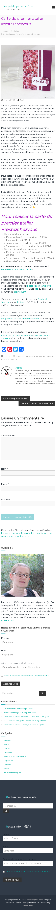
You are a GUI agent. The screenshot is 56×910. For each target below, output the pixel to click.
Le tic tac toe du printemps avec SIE (19, 709)
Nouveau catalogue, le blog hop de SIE (20, 713)
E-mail (5, 484)
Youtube (5, 302)
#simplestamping (39, 356)
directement (19, 292)
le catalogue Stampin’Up (38, 286)
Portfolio (7, 764)
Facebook (43, 299)
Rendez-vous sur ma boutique (16, 269)
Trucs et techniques (12, 773)
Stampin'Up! (13, 359)
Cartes (16, 31)
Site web (5, 499)
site (36, 289)
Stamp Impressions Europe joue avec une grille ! (24, 725)
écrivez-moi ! (7, 620)
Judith (22, 100)
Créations (8, 752)
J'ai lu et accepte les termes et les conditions (26, 675)
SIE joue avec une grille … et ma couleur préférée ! (25, 721)
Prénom (5, 638)
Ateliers (7, 740)
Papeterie (8, 760)
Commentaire (9, 435)
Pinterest (22, 302)
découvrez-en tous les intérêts (16, 335)
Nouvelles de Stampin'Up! (15, 756)
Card (50, 356)
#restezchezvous (23, 356)
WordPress (28, 906)
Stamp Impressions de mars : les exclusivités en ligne (26, 717)
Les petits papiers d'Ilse (18, 6)
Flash (24, 903)
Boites (6, 744)
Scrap (6, 769)
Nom (4, 469)
